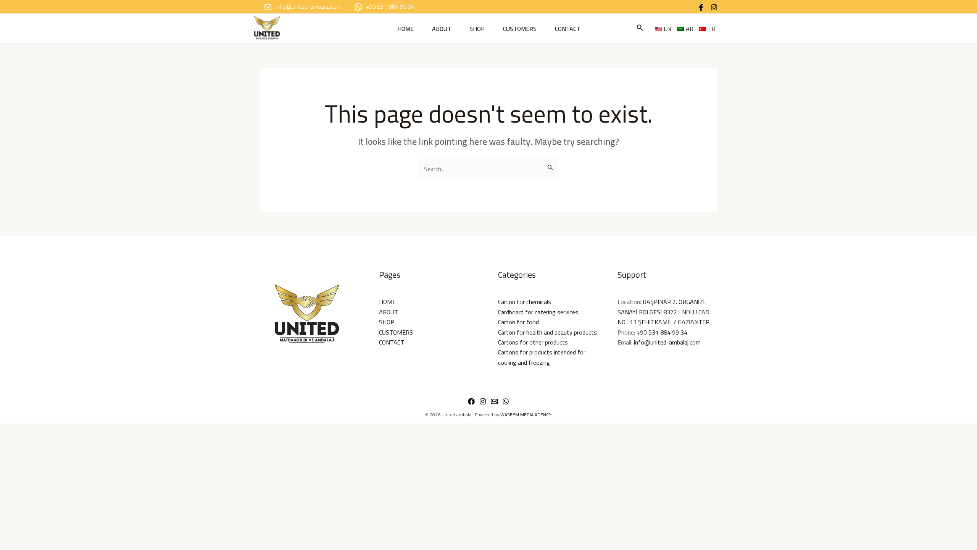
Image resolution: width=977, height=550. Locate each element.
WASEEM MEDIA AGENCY (525, 414)
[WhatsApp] (505, 401)
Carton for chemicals (524, 301)
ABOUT (441, 28)
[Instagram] (714, 7)
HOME (405, 28)
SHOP (477, 28)
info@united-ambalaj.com (667, 342)
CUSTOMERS (520, 28)
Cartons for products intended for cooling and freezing (541, 357)
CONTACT (567, 28)
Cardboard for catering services (538, 312)
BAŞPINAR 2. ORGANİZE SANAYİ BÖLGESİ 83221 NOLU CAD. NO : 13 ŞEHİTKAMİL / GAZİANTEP (664, 312)
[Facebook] (701, 7)
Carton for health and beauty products (547, 332)
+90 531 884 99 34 (662, 332)
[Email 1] (494, 401)
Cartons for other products (533, 342)
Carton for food (518, 322)
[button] (640, 28)
